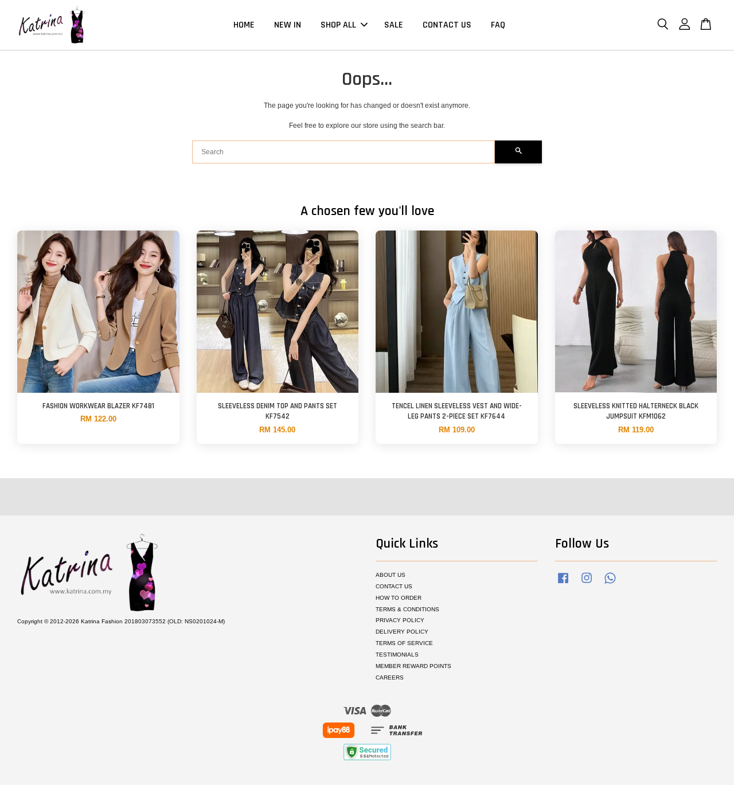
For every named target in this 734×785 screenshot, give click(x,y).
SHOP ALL (338, 25)
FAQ (498, 25)
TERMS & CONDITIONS (407, 609)
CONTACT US (447, 25)
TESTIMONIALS (397, 654)
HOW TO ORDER (398, 598)
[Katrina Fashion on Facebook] (563, 584)
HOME (244, 25)
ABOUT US (390, 575)
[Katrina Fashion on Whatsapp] (610, 584)
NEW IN (287, 25)
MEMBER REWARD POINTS (413, 666)
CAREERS (390, 677)
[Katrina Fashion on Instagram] (587, 584)
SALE (393, 25)
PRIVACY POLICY (400, 620)
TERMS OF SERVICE (404, 643)
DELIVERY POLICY (402, 631)
